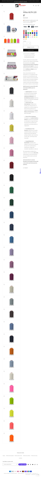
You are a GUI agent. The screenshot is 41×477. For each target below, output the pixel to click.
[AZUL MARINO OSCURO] (24, 37)
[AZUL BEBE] (28, 37)
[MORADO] (26, 35)
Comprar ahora (31, 50)
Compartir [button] (26, 167)
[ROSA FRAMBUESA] (28, 35)
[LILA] (24, 35)
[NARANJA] (26, 37)
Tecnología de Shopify (14, 473)
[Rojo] (24, 33)
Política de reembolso (21, 473)
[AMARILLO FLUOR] (36, 37)
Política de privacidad (10, 455)
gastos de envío (33, 21)
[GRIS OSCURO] (26, 31)
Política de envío (28, 474)
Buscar (4, 455)
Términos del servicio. (18, 455)
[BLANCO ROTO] (28, 31)
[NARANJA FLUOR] (26, 39)
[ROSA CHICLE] (36, 31)
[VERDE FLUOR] (34, 37)
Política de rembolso (26, 455)
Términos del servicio (35, 473)
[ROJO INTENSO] (24, 31)
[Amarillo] (32, 31)
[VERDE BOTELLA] (30, 33)
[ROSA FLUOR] (32, 37)
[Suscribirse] (16, 464)
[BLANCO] (30, 31)
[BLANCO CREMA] (30, 37)
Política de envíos (34, 455)
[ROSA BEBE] (34, 31)
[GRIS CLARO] (32, 35)
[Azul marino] (34, 33)
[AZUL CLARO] (36, 35)
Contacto (20, 458)
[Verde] (28, 33)
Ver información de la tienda (29, 56)
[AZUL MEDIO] (36, 33)
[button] (2, 5)
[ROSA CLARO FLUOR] (24, 39)
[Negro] (26, 33)
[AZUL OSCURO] (32, 33)
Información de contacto (34, 474)
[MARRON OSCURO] (34, 35)
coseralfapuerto (8, 473)
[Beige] (30, 35)
